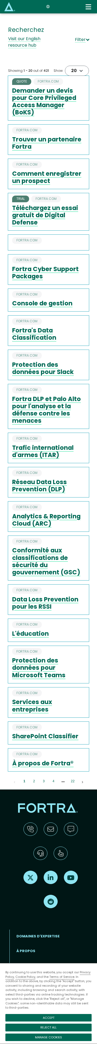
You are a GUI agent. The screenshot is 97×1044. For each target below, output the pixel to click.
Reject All (48, 1027)
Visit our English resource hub (24, 42)
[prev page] (14, 781)
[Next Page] (82, 781)
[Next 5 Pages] (63, 781)
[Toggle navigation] (89, 7)
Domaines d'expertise (38, 936)
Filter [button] (80, 39)
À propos (25, 950)
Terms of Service (61, 977)
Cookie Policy (25, 977)
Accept (48, 1018)
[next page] (63, 782)
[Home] (9, 6)
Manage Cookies (48, 1037)
